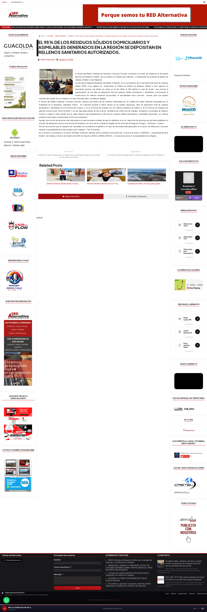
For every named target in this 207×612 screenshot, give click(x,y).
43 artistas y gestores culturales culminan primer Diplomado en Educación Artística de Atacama (128, 585)
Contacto (192, 593)
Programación (182, 593)
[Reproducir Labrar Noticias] (197, 331)
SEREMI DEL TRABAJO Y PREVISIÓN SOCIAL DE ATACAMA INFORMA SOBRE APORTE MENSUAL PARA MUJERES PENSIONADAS (129, 567)
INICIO (4, 2)
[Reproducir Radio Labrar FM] (197, 318)
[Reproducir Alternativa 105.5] (197, 225)
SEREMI (71, 36)
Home (43, 36)
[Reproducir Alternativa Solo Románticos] (197, 251)
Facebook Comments (137, 196)
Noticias (173, 593)
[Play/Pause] (4, 608)
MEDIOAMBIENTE (61, 36)
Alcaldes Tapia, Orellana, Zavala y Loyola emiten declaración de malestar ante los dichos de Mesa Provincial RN (183, 563)
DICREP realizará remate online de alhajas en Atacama (101, 27)
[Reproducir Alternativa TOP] (197, 237)
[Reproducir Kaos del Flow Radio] (197, 345)
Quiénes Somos (202, 593)
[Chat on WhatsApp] (6, 600)
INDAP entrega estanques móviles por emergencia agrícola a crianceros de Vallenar (129, 561)
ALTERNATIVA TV (17, 2)
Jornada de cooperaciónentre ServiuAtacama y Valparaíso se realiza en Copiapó (127, 574)
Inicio (167, 593)
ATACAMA (50, 36)
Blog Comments (72, 196)
